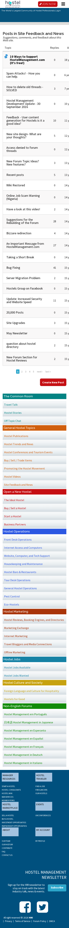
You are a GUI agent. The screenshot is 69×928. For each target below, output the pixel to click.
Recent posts (15, 175)
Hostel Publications (16, 436)
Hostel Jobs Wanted (16, 675)
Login (58, 10)
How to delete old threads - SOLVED (24, 88)
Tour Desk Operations (17, 580)
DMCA (52, 921)
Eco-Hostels (11, 604)
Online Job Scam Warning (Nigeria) (23, 197)
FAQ (3, 851)
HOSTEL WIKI (7, 793)
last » (48, 371)
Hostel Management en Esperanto (25, 730)
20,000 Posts (15, 312)
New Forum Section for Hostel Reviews (21, 358)
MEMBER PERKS (8, 800)
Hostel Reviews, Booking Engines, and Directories (34, 620)
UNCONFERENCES (43, 815)
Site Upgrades (15, 323)
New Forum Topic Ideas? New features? (22, 162)
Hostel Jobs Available (17, 667)
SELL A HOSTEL (8, 815)
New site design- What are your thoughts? (23, 135)
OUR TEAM (6, 841)
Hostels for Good (14, 699)
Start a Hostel (12, 516)
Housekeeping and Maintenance (23, 564)
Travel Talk (11, 404)
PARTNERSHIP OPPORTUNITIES (14, 826)
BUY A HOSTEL (7, 819)
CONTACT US (7, 855)
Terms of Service (22, 921)
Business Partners (15, 524)
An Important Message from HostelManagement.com (25, 245)
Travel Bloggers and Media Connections (28, 644)
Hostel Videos (12, 476)
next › (40, 371)
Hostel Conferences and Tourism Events (28, 452)
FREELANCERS (41, 790)
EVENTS (40, 804)
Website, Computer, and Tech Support (27, 556)
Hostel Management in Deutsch (23, 755)
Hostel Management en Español (23, 738)
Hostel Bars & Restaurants (20, 572)
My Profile (40, 841)
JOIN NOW (49, 4)
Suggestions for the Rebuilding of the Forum (22, 221)
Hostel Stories (13, 412)
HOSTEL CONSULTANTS (11, 790)
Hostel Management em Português (25, 714)
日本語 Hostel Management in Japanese (28, 722)
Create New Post (53, 382)
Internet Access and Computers (23, 547)
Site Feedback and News (18, 484)
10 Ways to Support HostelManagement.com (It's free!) (27, 60)
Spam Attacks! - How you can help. (23, 75)
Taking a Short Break (20, 257)
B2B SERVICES (7, 797)
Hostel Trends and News (18, 444)
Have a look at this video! (23, 209)
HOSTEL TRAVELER (41, 777)
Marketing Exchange (16, 628)
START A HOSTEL (8, 786)
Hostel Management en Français (24, 746)
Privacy (8, 921)
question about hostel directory (21, 345)
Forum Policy (39, 921)
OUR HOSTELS (41, 793)
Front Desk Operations (18, 539)
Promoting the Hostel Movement (24, 468)
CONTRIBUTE (7, 848)
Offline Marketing (14, 652)
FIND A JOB (40, 786)
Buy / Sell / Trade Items (18, 460)
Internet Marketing (16, 636)
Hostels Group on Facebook (24, 288)
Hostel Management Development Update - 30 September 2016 (23, 103)
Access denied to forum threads (22, 149)
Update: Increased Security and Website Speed (24, 300)
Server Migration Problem (23, 278)
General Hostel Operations (20, 588)
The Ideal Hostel (14, 500)
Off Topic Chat (12, 421)
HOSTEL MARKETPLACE (10, 806)
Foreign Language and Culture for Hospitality (31, 691)
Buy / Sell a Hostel (15, 508)
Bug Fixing (13, 268)
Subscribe (57, 887)
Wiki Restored (15, 185)
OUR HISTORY (7, 844)
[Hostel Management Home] (12, 4)
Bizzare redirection (18, 233)
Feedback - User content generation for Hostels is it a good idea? (25, 120)
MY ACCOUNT (43, 829)
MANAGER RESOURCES (9, 777)
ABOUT (6, 829)
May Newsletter (16, 333)
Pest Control (12, 596)
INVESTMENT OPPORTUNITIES (14, 822)
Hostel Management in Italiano (23, 763)
